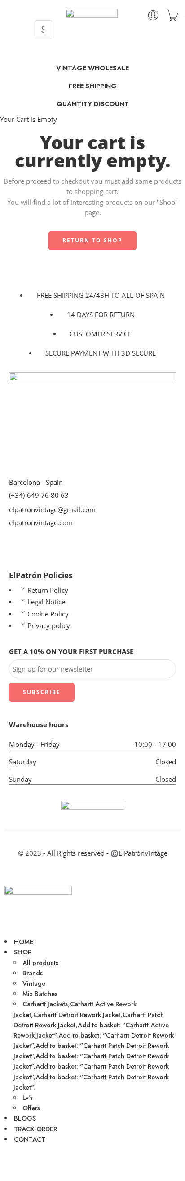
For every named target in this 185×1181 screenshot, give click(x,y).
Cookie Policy (48, 614)
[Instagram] (15, 1164)
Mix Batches (39, 993)
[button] (43, 16)
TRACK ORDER (35, 1129)
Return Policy (47, 590)
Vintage (33, 983)
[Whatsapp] (44, 548)
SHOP (22, 952)
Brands (32, 973)
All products (40, 962)
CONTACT (29, 1139)
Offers (31, 1107)
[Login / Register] (153, 15)
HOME (23, 941)
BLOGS (25, 1118)
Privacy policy (48, 625)
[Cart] (172, 15)
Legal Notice (46, 602)
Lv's (27, 1097)
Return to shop (92, 240)
